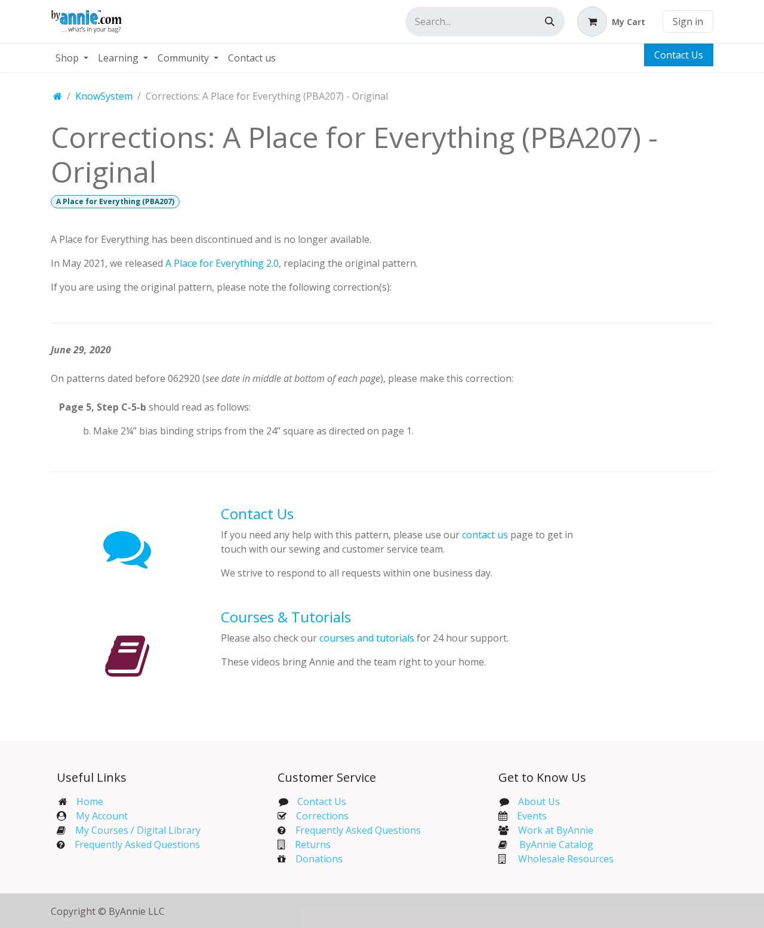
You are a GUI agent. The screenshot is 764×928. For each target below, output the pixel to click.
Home (89, 801)
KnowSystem (104, 96)
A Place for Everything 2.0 (222, 263)
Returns (313, 844)
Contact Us (678, 54)
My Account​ (102, 815)
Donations (319, 858)
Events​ (532, 815)
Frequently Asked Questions (137, 844)
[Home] (57, 96)
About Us (539, 801)
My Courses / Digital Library (133, 830)
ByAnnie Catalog (556, 844)
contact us (485, 534)
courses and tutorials (366, 638)
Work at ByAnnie (555, 830)
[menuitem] (72, 58)
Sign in (688, 21)
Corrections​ (322, 815)
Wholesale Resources (566, 858)
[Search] (550, 21)
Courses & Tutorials (286, 617)
